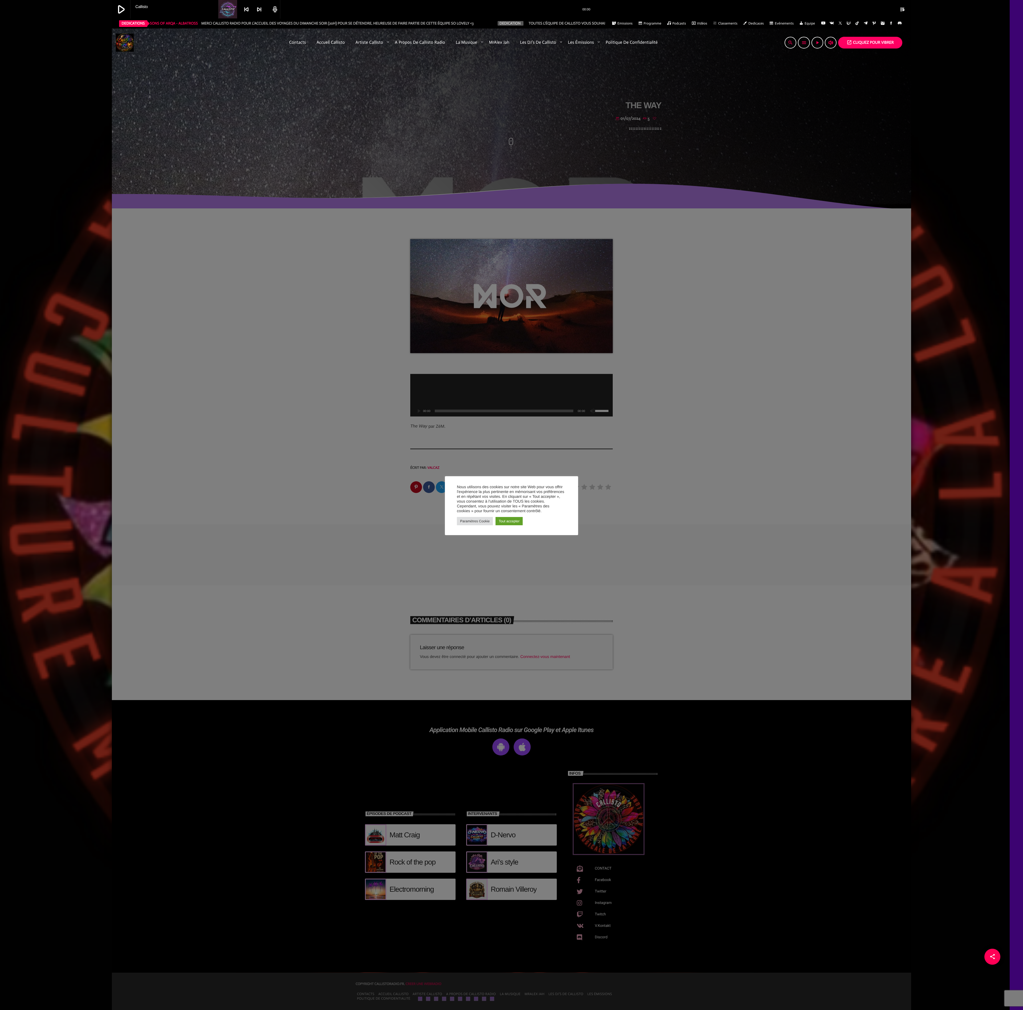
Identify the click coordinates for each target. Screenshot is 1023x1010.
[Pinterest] (874, 23)
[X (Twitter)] (840, 23)
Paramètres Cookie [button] (475, 521)
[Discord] (900, 23)
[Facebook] (891, 23)
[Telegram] (866, 23)
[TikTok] (857, 23)
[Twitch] (849, 23)
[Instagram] (882, 23)
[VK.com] (832, 23)
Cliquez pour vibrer (870, 42)
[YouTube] (823, 23)
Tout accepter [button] (509, 521)
